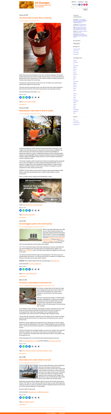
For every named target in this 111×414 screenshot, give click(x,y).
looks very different (28, 250)
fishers (29, 101)
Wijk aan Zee (33, 273)
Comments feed (76, 122)
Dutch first (26, 226)
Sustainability (76, 109)
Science (74, 104)
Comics (74, 70)
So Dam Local (75, 52)
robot (33, 214)
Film (74, 79)
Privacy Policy (62, 413)
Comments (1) (22, 404)
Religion (74, 102)
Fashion (74, 78)
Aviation (74, 67)
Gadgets (37, 285)
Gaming (74, 85)
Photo (36, 341)
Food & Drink (32, 285)
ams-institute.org (37, 204)
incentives (39, 350)
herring (34, 101)
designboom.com (27, 204)
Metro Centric (76, 50)
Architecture (75, 62)
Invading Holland (76, 49)
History (74, 90)
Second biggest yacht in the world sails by (35, 224)
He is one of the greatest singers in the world (80, 32)
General (30, 226)
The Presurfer (75, 54)
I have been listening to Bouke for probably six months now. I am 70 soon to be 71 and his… (80, 35)
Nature (74, 97)
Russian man (55, 260)
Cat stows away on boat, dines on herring (35, 18)
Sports (74, 107)
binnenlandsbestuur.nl (28, 341)
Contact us (81, 1)
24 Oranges (42, 2)
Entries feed (75, 121)
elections (27, 350)
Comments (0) (22, 104)
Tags (86, 1)
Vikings (32, 401)
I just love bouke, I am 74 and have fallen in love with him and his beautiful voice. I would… (80, 28)
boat (23, 101)
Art (73, 63)
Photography (75, 100)
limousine (45, 350)
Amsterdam (25, 214)
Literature (75, 93)
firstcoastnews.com (33, 392)
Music (74, 95)
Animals (26, 20)
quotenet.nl (37, 263)
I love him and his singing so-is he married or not (79, 25)
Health (74, 88)
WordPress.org (76, 124)
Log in (74, 119)
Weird (74, 113)
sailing (27, 273)
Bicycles (75, 69)
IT (73, 92)
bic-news (31, 263)
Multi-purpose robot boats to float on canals (36, 111)
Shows (74, 106)
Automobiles (26, 285)
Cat (26, 101)
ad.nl (38, 91)
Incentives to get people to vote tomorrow (35, 283)
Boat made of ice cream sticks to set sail (35, 360)
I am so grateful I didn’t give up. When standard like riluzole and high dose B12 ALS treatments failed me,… (80, 21)
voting (50, 350)
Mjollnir (27, 401)
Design (74, 72)
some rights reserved (54, 341)
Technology (26, 113)
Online (74, 99)
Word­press (53, 413)
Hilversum (33, 350)
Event (74, 76)
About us (74, 1)
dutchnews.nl (44, 392)
